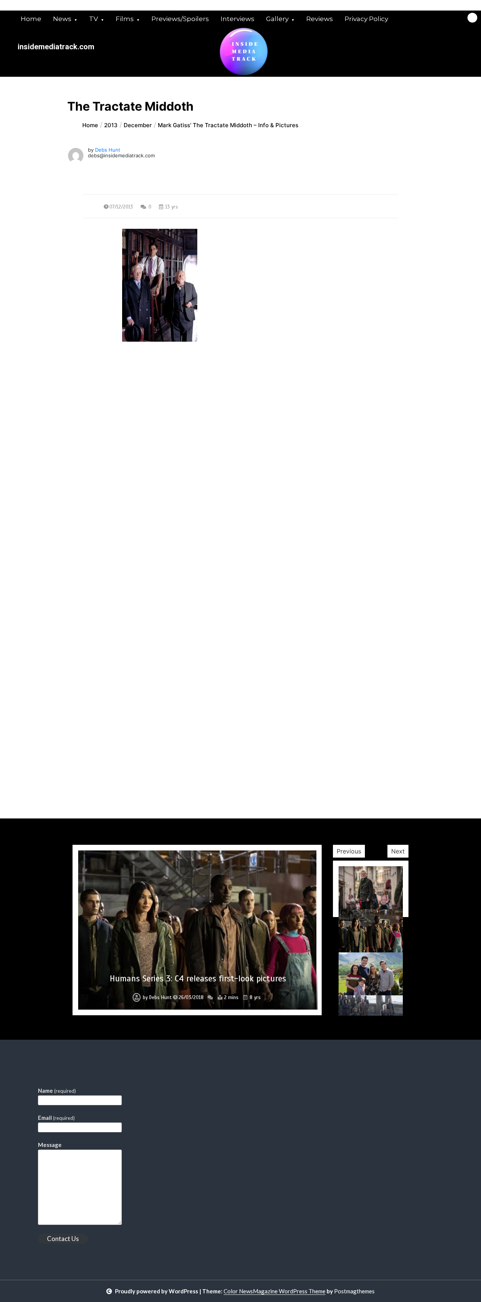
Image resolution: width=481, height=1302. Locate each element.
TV (93, 19)
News (62, 19)
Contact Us (63, 1239)
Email (56, 1117)
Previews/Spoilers (180, 19)
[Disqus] (241, 527)
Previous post (119, 410)
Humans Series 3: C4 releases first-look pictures (198, 978)
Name (57, 1090)
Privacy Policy (366, 19)
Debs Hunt (107, 150)
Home (31, 19)
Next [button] (398, 851)
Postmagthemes (354, 1291)
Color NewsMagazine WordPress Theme (274, 1291)
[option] (197, 930)
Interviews (237, 19)
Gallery (277, 19)
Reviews (319, 19)
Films (125, 19)
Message (50, 1144)
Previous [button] (349, 851)
